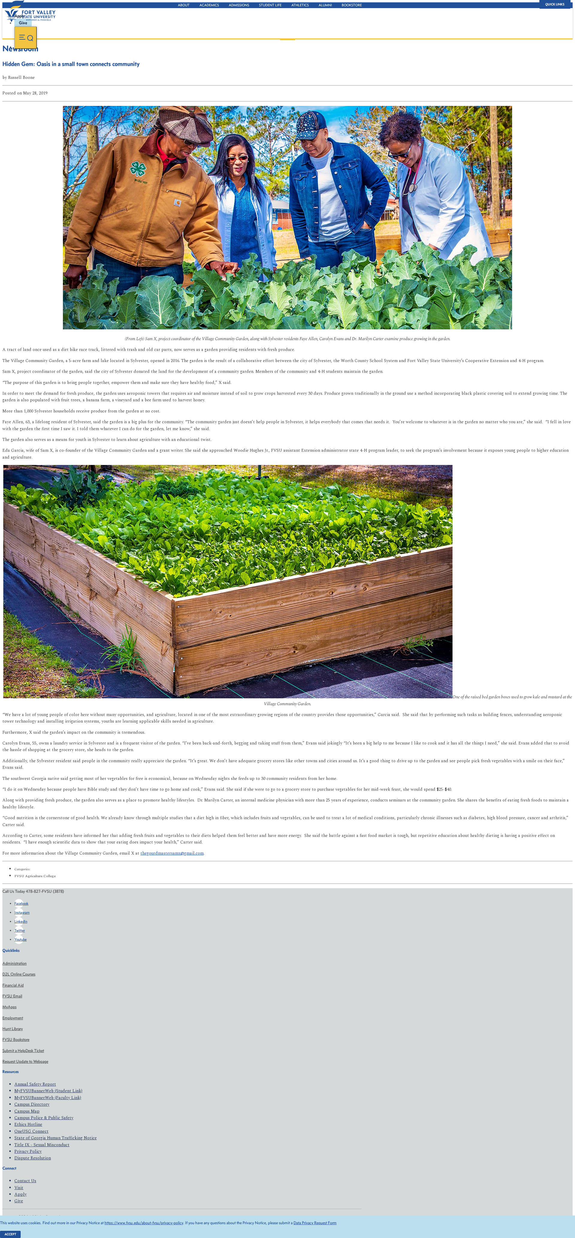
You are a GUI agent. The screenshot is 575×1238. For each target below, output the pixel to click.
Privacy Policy (28, 1151)
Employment (12, 1018)
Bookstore (352, 5)
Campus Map (27, 1111)
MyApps (9, 1006)
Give (18, 1201)
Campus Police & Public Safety (43, 1118)
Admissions (239, 5)
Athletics (300, 5)
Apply (20, 1194)
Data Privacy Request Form (315, 1222)
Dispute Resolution (32, 1158)
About (184, 5)
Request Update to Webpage (25, 1061)
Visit (18, 1188)
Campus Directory (31, 1104)
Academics (209, 5)
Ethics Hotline (28, 1124)
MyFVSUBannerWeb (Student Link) (48, 1091)
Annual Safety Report (35, 1084)
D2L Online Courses (18, 974)
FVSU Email (12, 996)
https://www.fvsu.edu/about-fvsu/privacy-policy (144, 1222)
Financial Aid (13, 985)
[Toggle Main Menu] (25, 37)
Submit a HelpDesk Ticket (23, 1050)
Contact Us (25, 1181)
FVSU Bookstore (15, 1039)
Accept (10, 1234)
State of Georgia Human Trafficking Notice (55, 1138)
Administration (14, 963)
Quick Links (555, 4)
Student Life (270, 5)
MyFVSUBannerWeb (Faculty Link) (47, 1098)
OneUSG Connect (31, 1131)
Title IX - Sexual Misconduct (41, 1145)
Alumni (325, 5)
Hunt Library (12, 1028)
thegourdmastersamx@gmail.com (172, 853)
